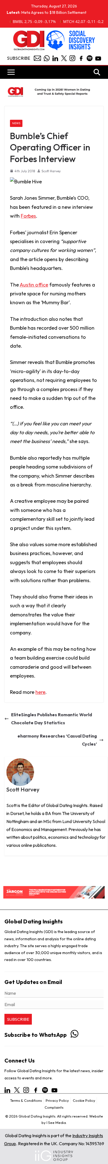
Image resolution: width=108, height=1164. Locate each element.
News (16, 123)
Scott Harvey (51, 171)
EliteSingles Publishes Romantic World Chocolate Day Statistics (51, 718)
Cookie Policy (84, 1100)
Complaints (54, 1107)
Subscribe (18, 58)
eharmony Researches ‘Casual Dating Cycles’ (57, 740)
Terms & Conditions (26, 1100)
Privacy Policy (57, 1100)
